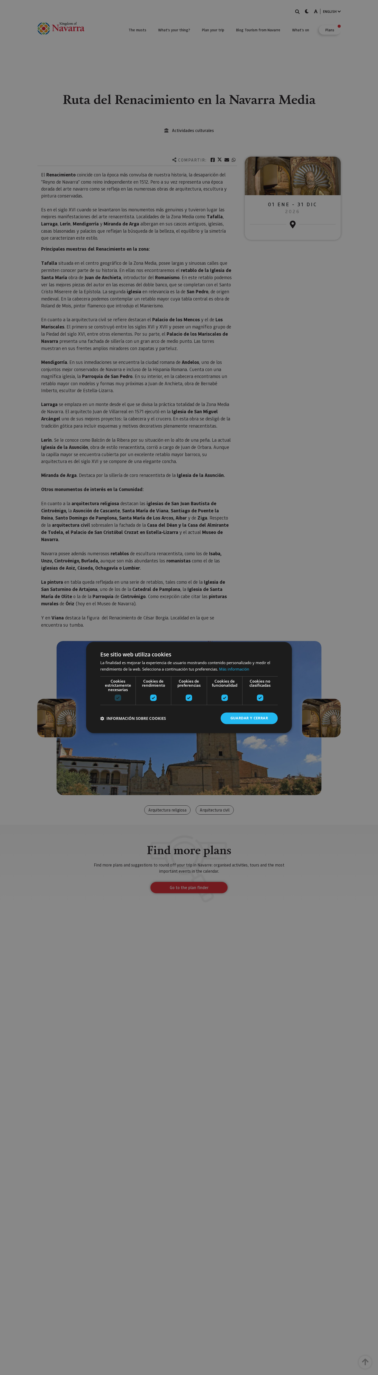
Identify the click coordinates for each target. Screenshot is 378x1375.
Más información (234, 669)
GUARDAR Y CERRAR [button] (249, 718)
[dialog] (189, 687)
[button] (133, 718)
